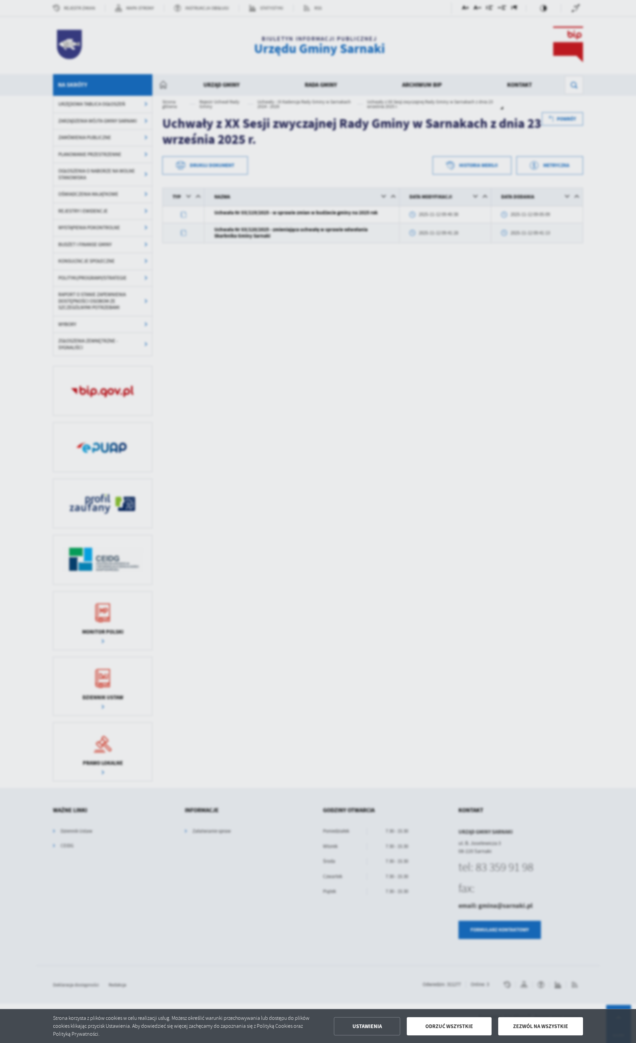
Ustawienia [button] (367, 1026)
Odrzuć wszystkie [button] (449, 1026)
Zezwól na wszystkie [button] (540, 1026)
